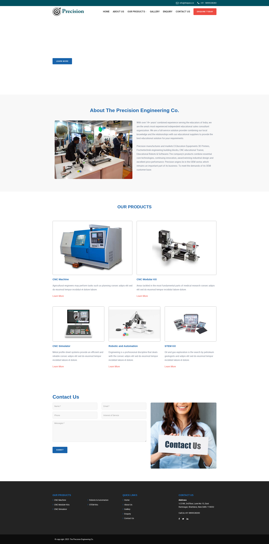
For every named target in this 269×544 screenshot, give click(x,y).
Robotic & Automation (98, 500)
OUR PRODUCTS (136, 11)
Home (126, 500)
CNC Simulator (61, 346)
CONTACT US (183, 11)
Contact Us (84, 61)
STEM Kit (170, 346)
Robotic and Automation (123, 346)
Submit (60, 450)
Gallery (155, 11)
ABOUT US (118, 11)
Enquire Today (205, 12)
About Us (128, 504)
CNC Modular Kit (147, 279)
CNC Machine (61, 279)
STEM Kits (93, 504)
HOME (106, 11)
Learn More (62, 61)
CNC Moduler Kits (61, 504)
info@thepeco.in (187, 3)
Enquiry (167, 11)
